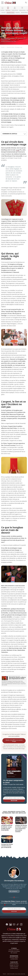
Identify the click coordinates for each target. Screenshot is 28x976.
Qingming (18, 12)
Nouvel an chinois (10, 12)
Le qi (17, 150)
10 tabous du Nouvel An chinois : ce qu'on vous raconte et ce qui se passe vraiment (21, 828)
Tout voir (4, 12)
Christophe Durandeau (9, 38)
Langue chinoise (22, 10)
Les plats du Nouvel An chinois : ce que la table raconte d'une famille (6, 828)
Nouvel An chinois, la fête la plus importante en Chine (17, 678)
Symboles (2, 10)
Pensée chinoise (15, 10)
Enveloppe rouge (18, 47)
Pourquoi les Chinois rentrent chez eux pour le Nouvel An (7, 845)
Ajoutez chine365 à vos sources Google (14, 740)
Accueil (2, 47)
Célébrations (8, 10)
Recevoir (14, 800)
